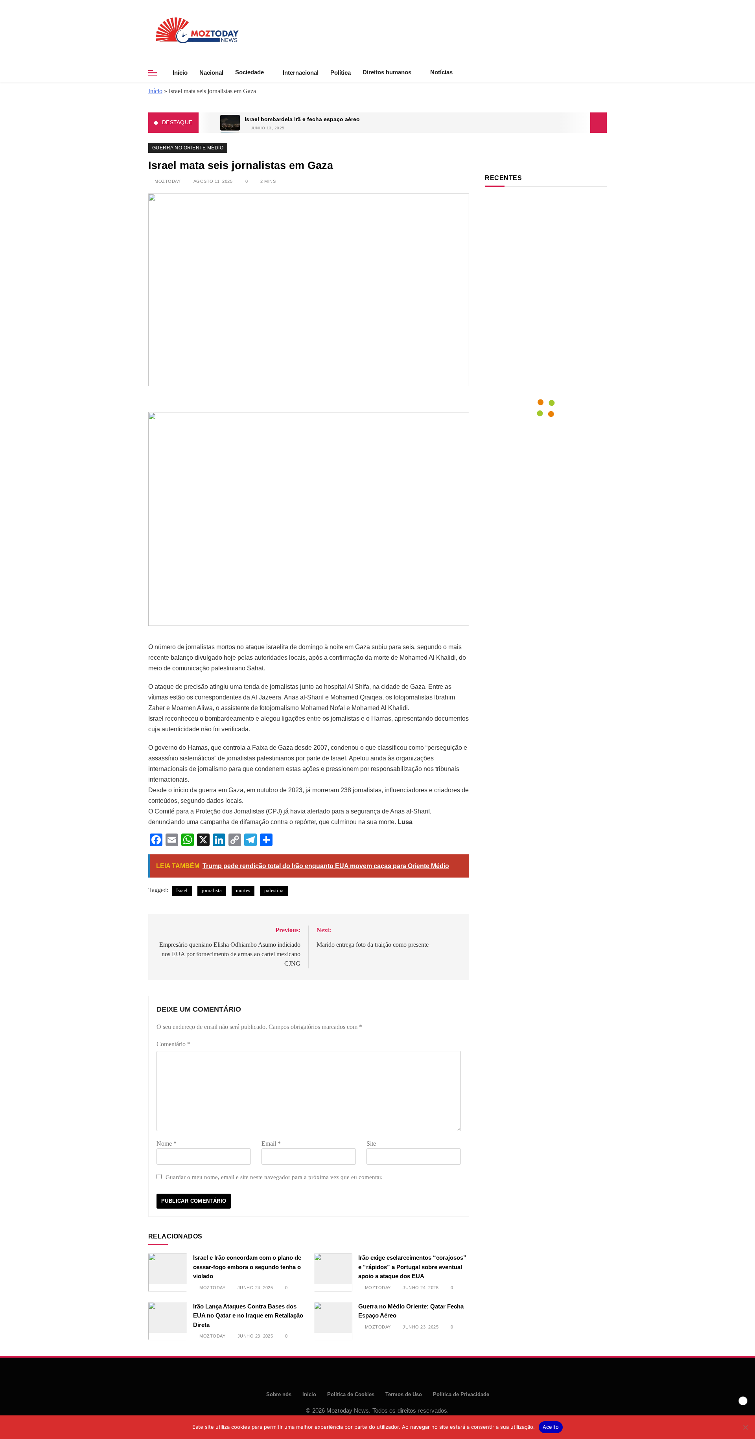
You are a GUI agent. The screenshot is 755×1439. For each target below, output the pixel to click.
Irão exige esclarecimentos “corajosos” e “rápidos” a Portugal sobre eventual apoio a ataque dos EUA (412, 1266)
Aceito (551, 1427)
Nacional (211, 72)
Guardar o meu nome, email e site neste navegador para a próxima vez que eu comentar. (274, 1177)
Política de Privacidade (461, 1394)
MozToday (167, 181)
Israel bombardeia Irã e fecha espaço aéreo (302, 119)
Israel (182, 890)
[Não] (745, 1427)
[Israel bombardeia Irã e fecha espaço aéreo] (230, 123)
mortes (243, 890)
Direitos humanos (387, 72)
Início (180, 72)
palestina (274, 890)
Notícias (441, 72)
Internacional (301, 72)
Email (271, 1143)
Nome (167, 1143)
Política (340, 72)
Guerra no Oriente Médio (187, 148)
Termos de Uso (403, 1394)
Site (371, 1143)
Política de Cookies (350, 1394)
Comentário (173, 1044)
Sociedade (249, 72)
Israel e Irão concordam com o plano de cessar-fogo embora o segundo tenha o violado (247, 1266)
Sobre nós (278, 1394)
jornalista (212, 890)
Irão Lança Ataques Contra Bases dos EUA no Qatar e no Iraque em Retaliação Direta (248, 1315)
